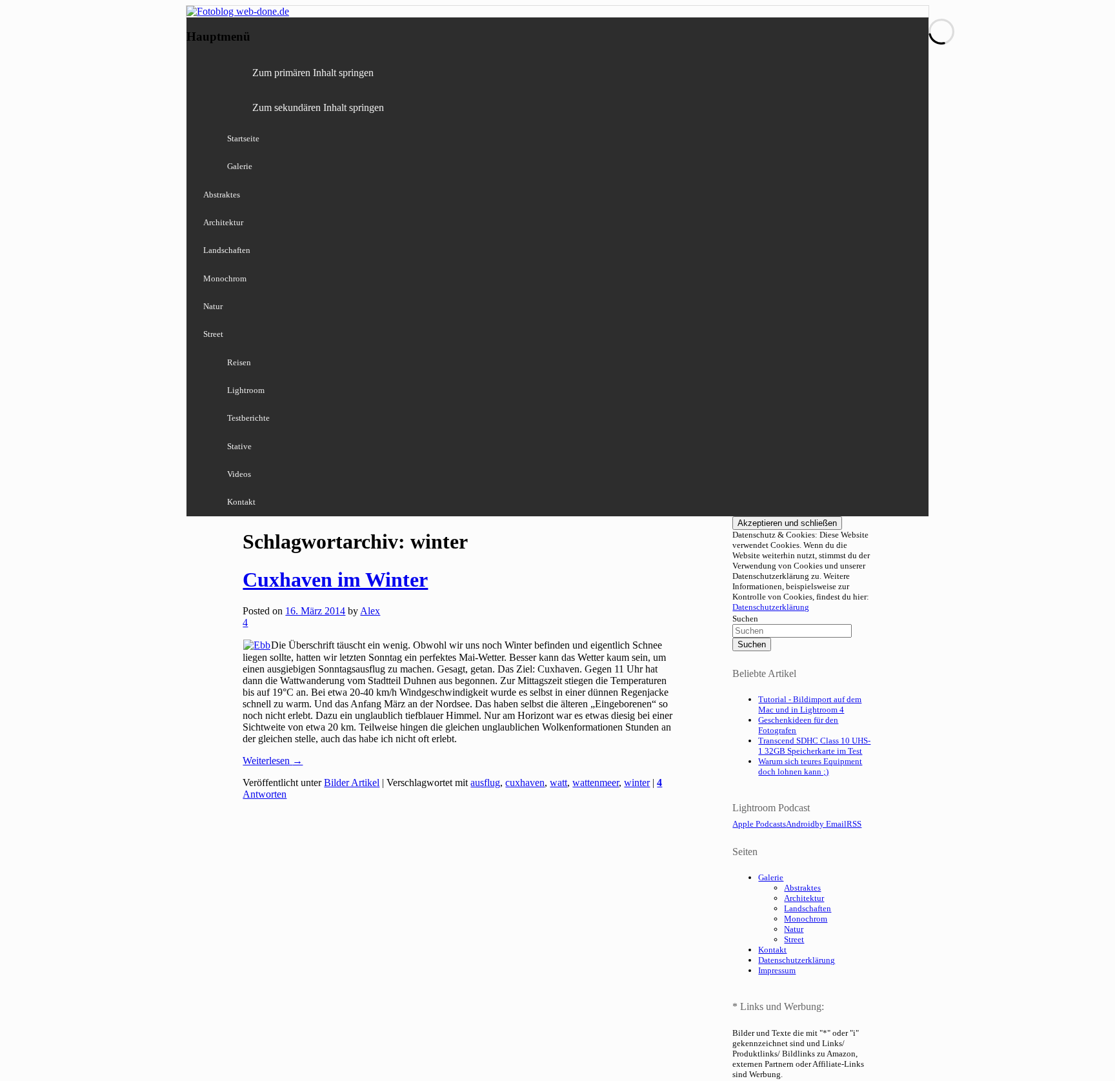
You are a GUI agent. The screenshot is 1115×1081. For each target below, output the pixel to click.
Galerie (239, 166)
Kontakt (241, 502)
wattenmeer (595, 782)
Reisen (239, 362)
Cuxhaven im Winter (335, 579)
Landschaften (226, 250)
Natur (213, 306)
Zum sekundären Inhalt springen (318, 107)
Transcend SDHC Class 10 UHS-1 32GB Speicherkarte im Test (814, 746)
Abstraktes (221, 194)
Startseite (243, 138)
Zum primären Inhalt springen (313, 72)
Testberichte (248, 418)
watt (558, 782)
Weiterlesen (273, 760)
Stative (239, 446)
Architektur (223, 222)
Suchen (745, 618)
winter (637, 782)
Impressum (777, 970)
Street (213, 334)
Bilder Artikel (351, 782)
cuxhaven (525, 782)
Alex (370, 610)
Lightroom (246, 390)
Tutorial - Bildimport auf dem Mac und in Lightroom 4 (809, 704)
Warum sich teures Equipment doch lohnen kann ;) (810, 766)
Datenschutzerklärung (770, 607)
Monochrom (224, 278)
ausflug (485, 782)
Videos (239, 474)
